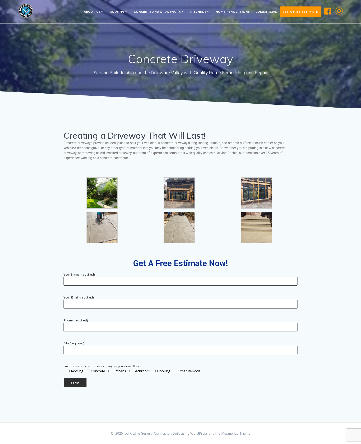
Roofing (117, 12)
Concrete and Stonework (157, 12)
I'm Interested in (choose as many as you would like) (101, 366)
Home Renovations (233, 12)
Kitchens (198, 12)
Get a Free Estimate (300, 12)
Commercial (266, 12)
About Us (92, 12)
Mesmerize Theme (235, 433)
